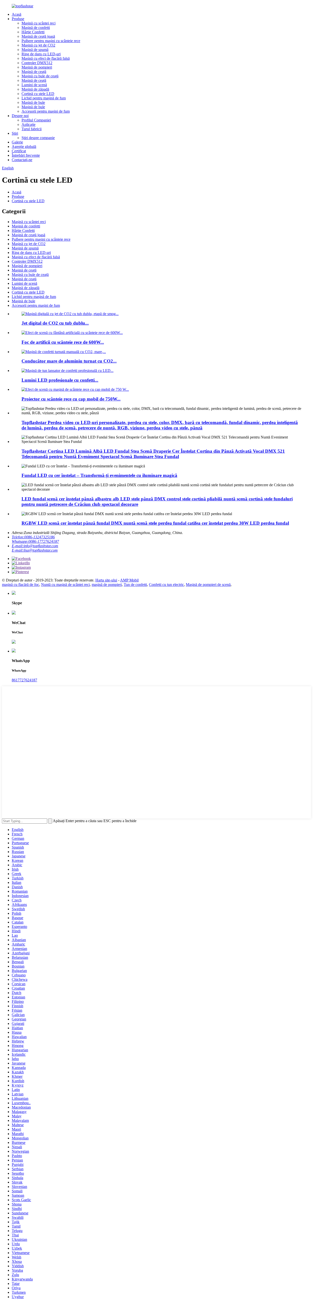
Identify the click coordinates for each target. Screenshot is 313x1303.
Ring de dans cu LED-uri (41, 54)
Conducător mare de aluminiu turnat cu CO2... (69, 361)
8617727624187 (24, 680)
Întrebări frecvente (26, 155)
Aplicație (28, 124)
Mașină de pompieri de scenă (208, 584)
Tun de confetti (135, 584)
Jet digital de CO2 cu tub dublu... (55, 323)
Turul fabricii (32, 129)
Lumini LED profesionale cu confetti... (60, 380)
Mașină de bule (33, 102)
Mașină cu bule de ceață (40, 76)
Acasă (16, 14)
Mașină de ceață (34, 72)
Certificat (19, 151)
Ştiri (15, 133)
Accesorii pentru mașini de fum (46, 111)
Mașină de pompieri (37, 67)
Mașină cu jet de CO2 (38, 45)
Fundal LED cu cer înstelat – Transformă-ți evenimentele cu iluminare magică (99, 475)
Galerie (17, 142)
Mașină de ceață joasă (38, 36)
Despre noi (20, 116)
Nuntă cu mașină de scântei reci (65, 584)
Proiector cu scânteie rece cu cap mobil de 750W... (71, 399)
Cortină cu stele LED (38, 94)
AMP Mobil (129, 580)
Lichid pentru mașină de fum (44, 98)
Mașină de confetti (36, 27)
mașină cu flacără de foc (20, 584)
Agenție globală (24, 146)
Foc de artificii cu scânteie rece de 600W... (63, 342)
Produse (18, 19)
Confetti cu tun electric (166, 584)
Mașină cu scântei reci (39, 23)
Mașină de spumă (35, 49)
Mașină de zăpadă (35, 89)
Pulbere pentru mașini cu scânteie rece (51, 41)
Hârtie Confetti (33, 32)
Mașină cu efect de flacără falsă (46, 58)
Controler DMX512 (37, 63)
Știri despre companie (38, 138)
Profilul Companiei (36, 120)
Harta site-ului (106, 580)
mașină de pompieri (107, 584)
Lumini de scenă (34, 85)
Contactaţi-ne (22, 160)
